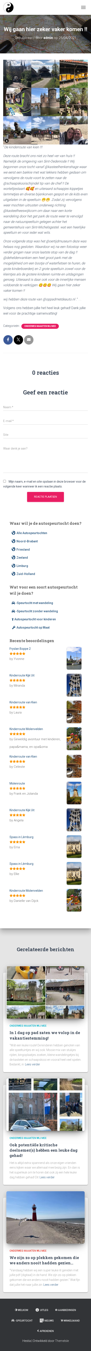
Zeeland (22, 557)
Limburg (22, 566)
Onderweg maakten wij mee (40, 326)
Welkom (23, 1310)
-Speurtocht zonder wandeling (37, 611)
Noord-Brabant (27, 541)
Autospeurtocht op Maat (33, 627)
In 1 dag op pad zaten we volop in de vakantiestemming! (45, 1035)
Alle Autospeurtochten (32, 533)
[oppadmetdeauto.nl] (10, 7)
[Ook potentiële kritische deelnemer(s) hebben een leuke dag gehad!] (45, 1104)
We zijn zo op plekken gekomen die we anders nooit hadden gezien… (44, 1260)
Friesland (23, 549)
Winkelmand (72, 1320)
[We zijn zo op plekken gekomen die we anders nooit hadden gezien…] (45, 1217)
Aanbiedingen (67, 1310)
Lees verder (32, 1064)
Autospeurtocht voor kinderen (35, 619)
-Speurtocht (24, 1320)
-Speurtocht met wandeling (34, 603)
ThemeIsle (62, 1341)
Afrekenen (47, 1331)
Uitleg (44, 1310)
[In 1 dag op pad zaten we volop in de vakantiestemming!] (45, 992)
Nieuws (49, 1320)
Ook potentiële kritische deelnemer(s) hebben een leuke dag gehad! (43, 1150)
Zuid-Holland (26, 574)
